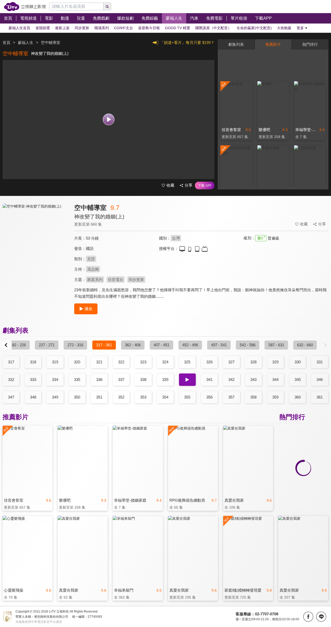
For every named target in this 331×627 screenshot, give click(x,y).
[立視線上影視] (25, 6)
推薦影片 (273, 44)
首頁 (6, 42)
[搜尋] (107, 6)
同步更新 (136, 279)
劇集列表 (236, 44)
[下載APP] (204, 185)
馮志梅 (93, 269)
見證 (91, 259)
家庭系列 (95, 279)
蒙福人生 (25, 42)
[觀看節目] (108, 119)
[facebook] (308, 616)
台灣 (176, 238)
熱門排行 (310, 44)
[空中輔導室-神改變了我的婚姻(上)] (35, 250)
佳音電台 (115, 279)
